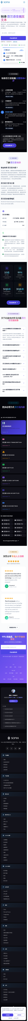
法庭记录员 (6, 855)
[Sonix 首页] (5, 2)
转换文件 (5, 935)
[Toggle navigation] (24, 2)
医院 (4, 878)
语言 (4, 930)
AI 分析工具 (6, 780)
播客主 (5, 824)
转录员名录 (6, 942)
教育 (4, 801)
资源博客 (5, 940)
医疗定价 (5, 880)
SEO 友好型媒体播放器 (8, 782)
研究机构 (5, 806)
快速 (20, 742)
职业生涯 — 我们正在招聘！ (9, 992)
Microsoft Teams (7, 912)
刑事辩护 (5, 847)
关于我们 (5, 989)
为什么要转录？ (7, 961)
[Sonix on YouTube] (19, 748)
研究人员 (5, 821)
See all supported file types (10, 540)
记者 (4, 819)
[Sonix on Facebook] (7, 748)
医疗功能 (5, 873)
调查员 (5, 857)
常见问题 (5, 955)
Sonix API (5, 891)
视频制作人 (6, 826)
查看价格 (15, 41)
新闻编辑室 (6, 803)
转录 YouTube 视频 (7, 787)
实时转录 (5, 769)
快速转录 (5, 764)
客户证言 (5, 979)
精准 (23, 742)
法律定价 (5, 860)
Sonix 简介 (6, 937)
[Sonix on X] (11, 748)
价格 (4, 974)
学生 (4, 829)
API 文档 (5, 893)
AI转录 (13, 742)
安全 (13, 744)
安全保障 (5, 999)
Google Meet (6, 914)
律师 (4, 852)
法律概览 (5, 839)
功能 (4, 759)
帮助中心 (11, 697)
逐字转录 (5, 767)
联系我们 (5, 997)
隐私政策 (10, 1018)
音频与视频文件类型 (8, 932)
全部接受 (8, 1015)
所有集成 (5, 919)
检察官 (5, 844)
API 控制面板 (6, 896)
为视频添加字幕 (7, 785)
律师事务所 (6, 849)
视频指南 (20, 697)
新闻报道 (5, 994)
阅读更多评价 (12, 627)
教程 (14, 697)
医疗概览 (5, 870)
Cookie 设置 (16, 1018)
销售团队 (5, 808)
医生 (4, 875)
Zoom (5, 909)
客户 (4, 976)
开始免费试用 (13, 38)
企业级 (5, 798)
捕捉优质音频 (6, 963)
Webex (5, 917)
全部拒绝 (19, 1015)
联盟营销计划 (6, 899)
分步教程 (5, 958)
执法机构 (5, 842)
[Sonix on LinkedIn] (15, 748)
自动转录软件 (6, 762)
